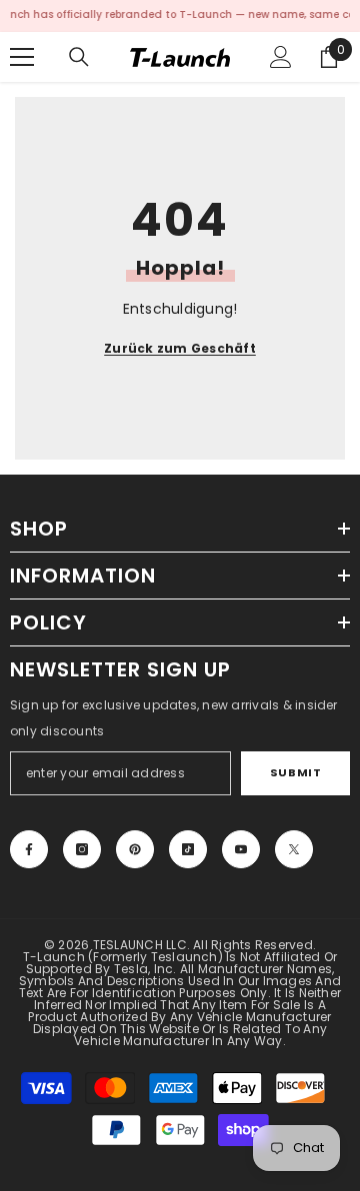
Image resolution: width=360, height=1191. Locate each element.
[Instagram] (82, 849)
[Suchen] (79, 57)
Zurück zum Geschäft (180, 348)
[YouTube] (241, 849)
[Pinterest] (135, 849)
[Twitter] (294, 849)
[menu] (22, 57)
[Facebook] (29, 849)
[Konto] (281, 57)
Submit (295, 772)
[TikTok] (188, 849)
